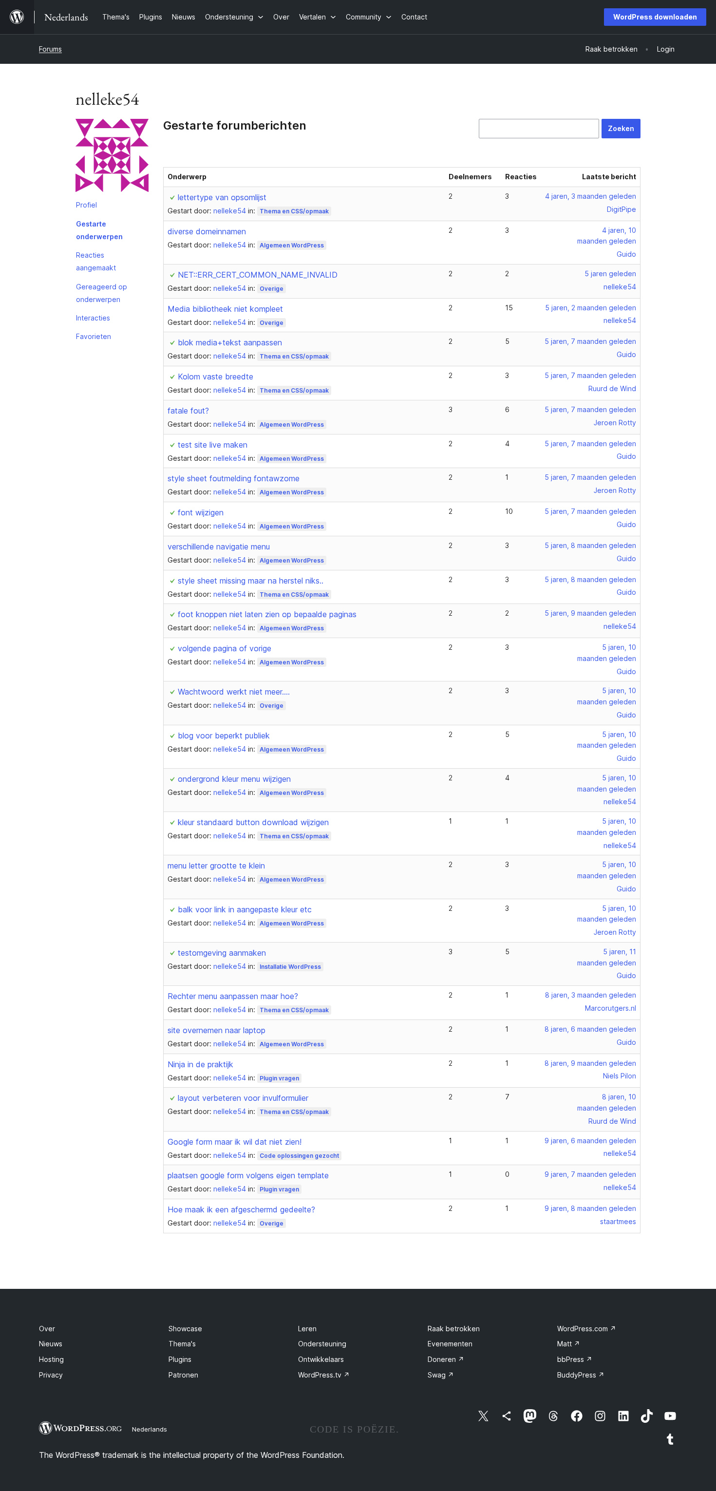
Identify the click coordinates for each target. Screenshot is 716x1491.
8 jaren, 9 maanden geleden (590, 1063)
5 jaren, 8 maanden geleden (590, 545)
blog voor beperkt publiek (224, 735)
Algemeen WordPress (292, 245)
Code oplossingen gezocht (299, 1155)
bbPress (574, 1359)
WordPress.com (586, 1328)
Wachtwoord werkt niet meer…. (234, 692)
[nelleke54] (112, 157)
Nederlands (149, 1429)
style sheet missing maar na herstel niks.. (250, 580)
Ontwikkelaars (321, 1359)
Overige (271, 288)
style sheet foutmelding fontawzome (234, 478)
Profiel (86, 205)
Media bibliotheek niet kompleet (225, 309)
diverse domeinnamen (207, 231)
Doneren (446, 1359)
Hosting (51, 1359)
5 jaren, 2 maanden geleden (590, 307)
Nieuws (50, 1344)
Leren (307, 1328)
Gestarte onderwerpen (99, 230)
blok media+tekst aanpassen (230, 342)
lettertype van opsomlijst (222, 197)
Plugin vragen (279, 1078)
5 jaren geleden (610, 273)
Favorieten (93, 336)
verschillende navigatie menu (219, 546)
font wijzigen (201, 512)
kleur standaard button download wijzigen (253, 822)
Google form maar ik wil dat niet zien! (234, 1142)
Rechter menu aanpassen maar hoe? (233, 996)
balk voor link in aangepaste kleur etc (245, 909)
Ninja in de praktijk (200, 1064)
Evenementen (450, 1344)
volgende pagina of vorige (224, 648)
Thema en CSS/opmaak (294, 211)
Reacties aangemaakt (96, 261)
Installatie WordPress (290, 966)
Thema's (182, 1344)
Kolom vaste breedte (215, 376)
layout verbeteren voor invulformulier (243, 1098)
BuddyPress (580, 1375)
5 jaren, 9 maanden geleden (590, 613)
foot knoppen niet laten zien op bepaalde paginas (267, 614)
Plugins (180, 1359)
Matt (568, 1344)
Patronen (183, 1375)
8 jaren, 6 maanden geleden (590, 1029)
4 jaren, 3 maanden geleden (590, 196)
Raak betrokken (454, 1328)
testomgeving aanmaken (222, 953)
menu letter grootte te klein (216, 865)
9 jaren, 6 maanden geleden (590, 1140)
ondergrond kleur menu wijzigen (234, 779)
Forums (50, 49)
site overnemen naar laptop (216, 1030)
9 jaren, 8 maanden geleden (590, 1208)
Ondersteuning (322, 1344)
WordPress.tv (324, 1375)
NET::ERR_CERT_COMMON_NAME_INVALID (258, 275)
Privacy (51, 1375)
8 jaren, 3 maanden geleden (590, 995)
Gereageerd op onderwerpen (101, 293)
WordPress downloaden (655, 17)
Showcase (185, 1328)
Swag (441, 1375)
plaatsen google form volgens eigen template (248, 1175)
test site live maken (212, 445)
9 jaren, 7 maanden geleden (590, 1174)
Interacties (93, 318)
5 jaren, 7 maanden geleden (590, 341)
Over (47, 1328)
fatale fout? (188, 410)
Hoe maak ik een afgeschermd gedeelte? (241, 1209)
